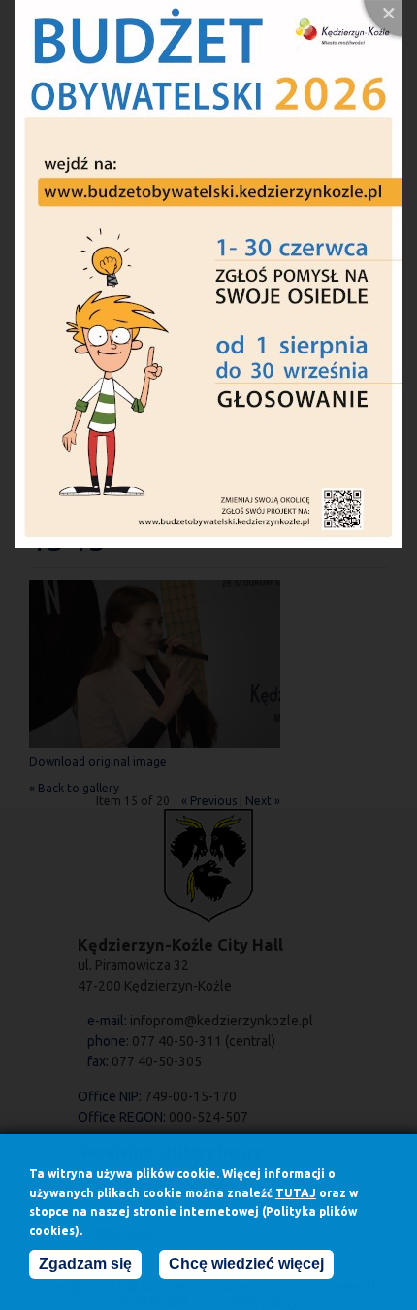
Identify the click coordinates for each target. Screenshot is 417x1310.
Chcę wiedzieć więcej (246, 1264)
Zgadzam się (85, 1264)
